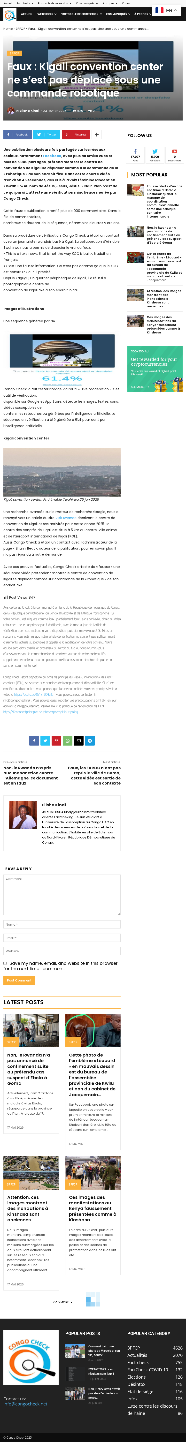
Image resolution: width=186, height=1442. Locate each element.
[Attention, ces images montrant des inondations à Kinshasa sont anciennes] (31, 1173)
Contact (127, 3)
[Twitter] (45, 741)
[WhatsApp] (67, 741)
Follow (155, 150)
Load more (60, 1302)
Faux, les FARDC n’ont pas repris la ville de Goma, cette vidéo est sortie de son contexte (94, 775)
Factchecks (23, 3)
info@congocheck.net (25, 1404)
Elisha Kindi (29, 110)
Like (135, 150)
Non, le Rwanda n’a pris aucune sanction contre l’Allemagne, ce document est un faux (30, 775)
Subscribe (175, 150)
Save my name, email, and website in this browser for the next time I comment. (60, 966)
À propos (108, 3)
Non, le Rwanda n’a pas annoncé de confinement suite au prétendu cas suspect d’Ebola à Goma (28, 1069)
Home (8, 29)
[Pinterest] (56, 741)
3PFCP (20, 29)
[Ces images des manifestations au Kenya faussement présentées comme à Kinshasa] (93, 1173)
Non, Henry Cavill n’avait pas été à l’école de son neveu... (104, 1393)
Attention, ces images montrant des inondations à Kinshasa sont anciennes (27, 1208)
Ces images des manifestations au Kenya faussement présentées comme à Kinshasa (92, 1208)
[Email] (79, 741)
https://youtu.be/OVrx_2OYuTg (34, 694)
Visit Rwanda (66, 517)
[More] (97, 134)
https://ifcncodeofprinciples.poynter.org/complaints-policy (40, 712)
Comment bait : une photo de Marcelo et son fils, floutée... (104, 1351)
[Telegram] (90, 741)
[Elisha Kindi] (11, 110)
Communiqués (85, 3)
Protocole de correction (53, 3)
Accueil (7, 3)
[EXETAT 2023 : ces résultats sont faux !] (75, 1374)
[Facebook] (34, 741)
